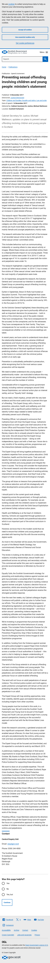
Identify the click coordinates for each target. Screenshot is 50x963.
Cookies (34, 930)
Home (4, 67)
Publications (12, 67)
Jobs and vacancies (24, 935)
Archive (16, 930)
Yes (8, 883)
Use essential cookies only (25, 37)
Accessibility (6, 930)
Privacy (37, 935)
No (8, 889)
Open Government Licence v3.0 (36, 945)
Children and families (13, 100)
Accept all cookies (25, 30)
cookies (11, 4)
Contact (25, 930)
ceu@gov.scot (13, 844)
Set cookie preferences (25, 43)
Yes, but (10, 894)
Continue (7, 902)
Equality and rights (29, 100)
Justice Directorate (17, 98)
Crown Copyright (8, 935)
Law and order (41, 100)
